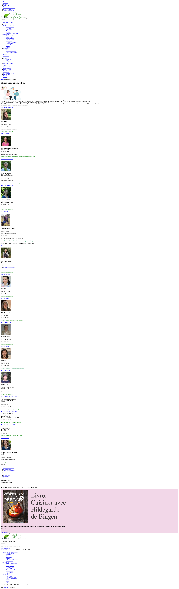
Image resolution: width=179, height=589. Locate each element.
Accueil (5, 24)
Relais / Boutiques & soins (9, 8)
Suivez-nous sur (9, 561)
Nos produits (6, 34)
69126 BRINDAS (5, 346)
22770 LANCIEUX (5, 133)
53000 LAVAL (4, 245)
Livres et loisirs (9, 43)
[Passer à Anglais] (8, 59)
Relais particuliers (7, 469)
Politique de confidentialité (12, 33)
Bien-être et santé (10, 39)
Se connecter (6, 56)
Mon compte (9, 49)
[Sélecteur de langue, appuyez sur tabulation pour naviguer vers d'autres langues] (5, 58)
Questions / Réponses (8, 9)
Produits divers (9, 44)
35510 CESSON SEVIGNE (7, 159)
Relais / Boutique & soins (11, 52)
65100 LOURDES (5, 298)
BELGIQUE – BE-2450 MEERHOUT (9, 411)
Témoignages (6, 5)
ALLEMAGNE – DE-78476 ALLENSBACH (11, 396)
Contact (5, 54)
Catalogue (8, 47)
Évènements (6, 4)
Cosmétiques (9, 41)
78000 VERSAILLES (5, 370)
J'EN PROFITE (4, 532)
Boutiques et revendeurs (8, 468)
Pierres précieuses (10, 38)
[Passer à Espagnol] (8, 60)
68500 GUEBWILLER (6, 322)
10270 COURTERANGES (7, 107)
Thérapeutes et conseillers (9, 470)
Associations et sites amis (8, 466)
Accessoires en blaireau (11, 42)
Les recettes (6, 476)
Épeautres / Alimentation (11, 35)
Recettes (5, 6)
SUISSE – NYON (5, 438)
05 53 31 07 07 (4, 549)
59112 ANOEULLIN (5, 274)
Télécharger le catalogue (8, 10)
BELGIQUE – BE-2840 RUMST (8, 424)
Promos (8, 46)
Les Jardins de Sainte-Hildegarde (10, 25)
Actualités (5, 3)
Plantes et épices (9, 37)
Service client (6, 48)
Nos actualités (6, 475)
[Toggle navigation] (26, 18)
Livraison (8, 582)
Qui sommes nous (7, 1)
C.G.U (7, 581)
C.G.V (7, 580)
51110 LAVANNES (5, 211)
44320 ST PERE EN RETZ (7, 185)
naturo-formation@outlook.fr (9, 267)
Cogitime (6, 587)
